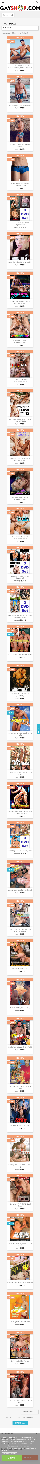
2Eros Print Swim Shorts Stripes (20, 105)
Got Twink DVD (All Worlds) (20, 1361)
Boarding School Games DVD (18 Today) (20, 1087)
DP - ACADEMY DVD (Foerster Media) (20, 655)
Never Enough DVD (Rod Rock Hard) (20, 890)
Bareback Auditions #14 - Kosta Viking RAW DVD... (20, 420)
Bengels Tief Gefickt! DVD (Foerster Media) (20, 773)
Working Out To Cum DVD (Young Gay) (20, 1166)
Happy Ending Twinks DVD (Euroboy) (20, 1282)
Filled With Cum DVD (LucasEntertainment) (20, 342)
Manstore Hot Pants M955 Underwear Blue (20, 185)
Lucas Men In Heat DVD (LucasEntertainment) (20, 381)
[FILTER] (38, 732)
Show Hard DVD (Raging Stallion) (20, 1125)
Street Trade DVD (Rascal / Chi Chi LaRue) (20, 1401)
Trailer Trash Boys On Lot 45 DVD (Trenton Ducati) (20, 930)
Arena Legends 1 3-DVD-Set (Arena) (20, 851)
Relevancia (20, 28)
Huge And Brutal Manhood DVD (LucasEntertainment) (20, 302)
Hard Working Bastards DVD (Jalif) (20, 1047)
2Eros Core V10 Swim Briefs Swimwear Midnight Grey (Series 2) (20, 67)
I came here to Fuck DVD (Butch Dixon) (20, 1205)
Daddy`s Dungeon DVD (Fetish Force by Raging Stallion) (20, 813)
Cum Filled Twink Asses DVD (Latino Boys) (20, 1244)
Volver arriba (29, 1412)
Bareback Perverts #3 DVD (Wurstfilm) (20, 695)
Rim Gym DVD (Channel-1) (20, 968)
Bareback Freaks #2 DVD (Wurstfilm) (20, 262)
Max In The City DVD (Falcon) (20, 1008)
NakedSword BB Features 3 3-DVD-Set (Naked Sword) (20, 616)
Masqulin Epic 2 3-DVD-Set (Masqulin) (20, 577)
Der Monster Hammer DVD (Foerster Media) (20, 734)
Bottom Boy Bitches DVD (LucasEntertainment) (20, 499)
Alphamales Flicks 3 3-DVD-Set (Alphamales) (20, 224)
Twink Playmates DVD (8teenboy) (20, 1322)
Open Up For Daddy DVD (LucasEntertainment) (20, 538)
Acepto (11, 1458)
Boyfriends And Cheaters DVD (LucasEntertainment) (20, 459)
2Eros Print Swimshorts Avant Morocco (20, 145)
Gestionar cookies (9, 1454)
